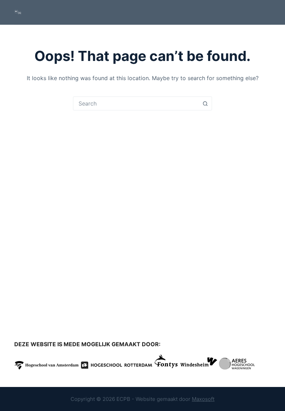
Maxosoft (203, 399)
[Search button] (205, 103)
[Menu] (267, 12)
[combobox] (135, 103)
